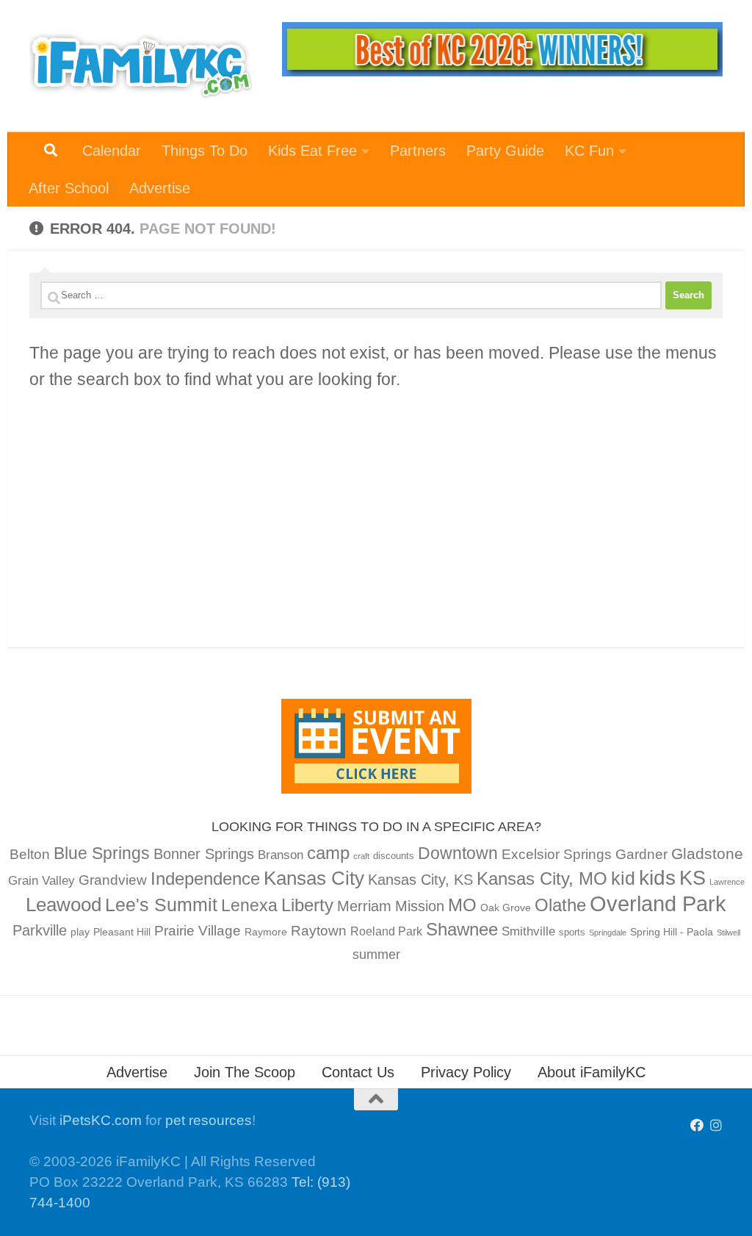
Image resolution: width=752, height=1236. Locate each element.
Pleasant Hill (122, 932)
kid (623, 878)
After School (69, 188)
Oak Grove (505, 907)
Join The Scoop (244, 1072)
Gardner (641, 854)
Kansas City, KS (420, 880)
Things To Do (204, 151)
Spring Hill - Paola (671, 932)
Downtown (458, 853)
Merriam (364, 906)
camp (328, 853)
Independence (205, 878)
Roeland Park (386, 931)
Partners (418, 151)
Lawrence (727, 881)
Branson (280, 855)
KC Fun (589, 151)
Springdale (607, 932)
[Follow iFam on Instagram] (716, 1125)
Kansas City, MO (542, 878)
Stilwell (728, 932)
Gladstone (707, 853)
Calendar (111, 151)
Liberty (307, 905)
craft (361, 856)
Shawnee (462, 929)
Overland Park (658, 903)
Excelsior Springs (557, 854)
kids (657, 877)
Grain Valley (41, 881)
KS (692, 878)
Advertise (159, 188)
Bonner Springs (203, 854)
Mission (419, 906)
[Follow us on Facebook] (697, 1125)
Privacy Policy (466, 1072)
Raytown (319, 930)
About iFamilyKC (592, 1072)
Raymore (266, 932)
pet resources (208, 1120)
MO (462, 905)
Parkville (39, 930)
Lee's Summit (161, 904)
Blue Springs (102, 853)
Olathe (560, 905)
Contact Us (358, 1072)
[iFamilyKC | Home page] (141, 66)
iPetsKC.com (100, 1120)
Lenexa (249, 905)
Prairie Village (197, 930)
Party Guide (505, 151)
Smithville (528, 931)
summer (376, 954)
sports (572, 932)
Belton (30, 854)
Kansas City (314, 878)
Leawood (63, 905)
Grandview (113, 880)
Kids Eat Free (312, 151)
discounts (393, 856)
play (80, 932)
